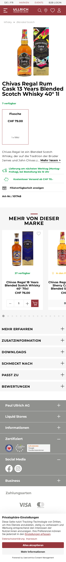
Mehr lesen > (50, 160)
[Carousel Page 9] (37, 316)
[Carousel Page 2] (8, 316)
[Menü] (5, 10)
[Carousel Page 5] (20, 316)
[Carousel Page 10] (42, 316)
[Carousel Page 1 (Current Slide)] (3, 316)
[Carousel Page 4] (16, 316)
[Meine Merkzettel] (52, 10)
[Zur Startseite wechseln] (20, 10)
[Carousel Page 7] (29, 316)
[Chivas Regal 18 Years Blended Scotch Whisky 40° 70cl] (22, 248)
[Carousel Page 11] (46, 316)
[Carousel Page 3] (12, 316)
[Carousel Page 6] (25, 316)
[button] (33, 329)
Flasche (15, 114)
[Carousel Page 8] (33, 316)
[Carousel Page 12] (50, 316)
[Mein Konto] (59, 10)
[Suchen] (40, 10)
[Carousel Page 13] (54, 316)
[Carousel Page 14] (58, 316)
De (6, 2)
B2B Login (55, 2)
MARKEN (24, 2)
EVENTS (39, 2)
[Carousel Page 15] (63, 316)
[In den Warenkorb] (35, 303)
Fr (11, 2)
